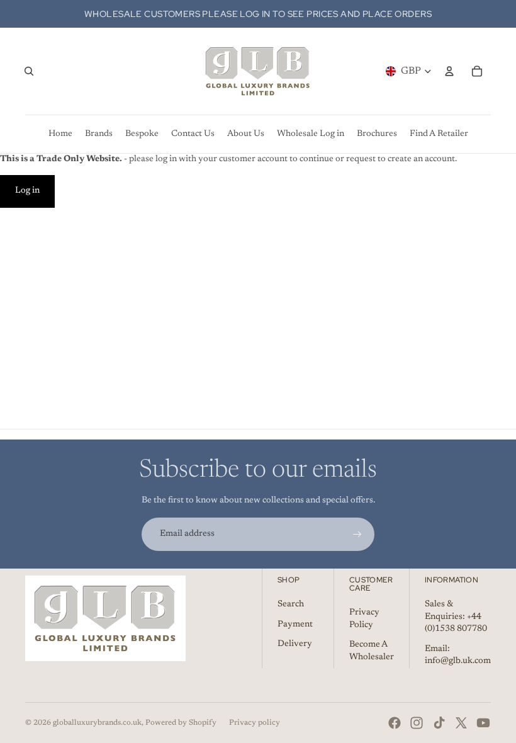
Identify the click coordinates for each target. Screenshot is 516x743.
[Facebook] (394, 722)
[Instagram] (416, 722)
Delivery (295, 644)
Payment (295, 624)
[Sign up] (357, 534)
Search (291, 604)
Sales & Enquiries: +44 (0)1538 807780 (456, 616)
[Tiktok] (439, 722)
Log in (27, 190)
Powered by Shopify (180, 723)
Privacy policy (254, 723)
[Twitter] (461, 722)
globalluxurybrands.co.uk (97, 723)
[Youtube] (483, 722)
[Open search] (29, 71)
